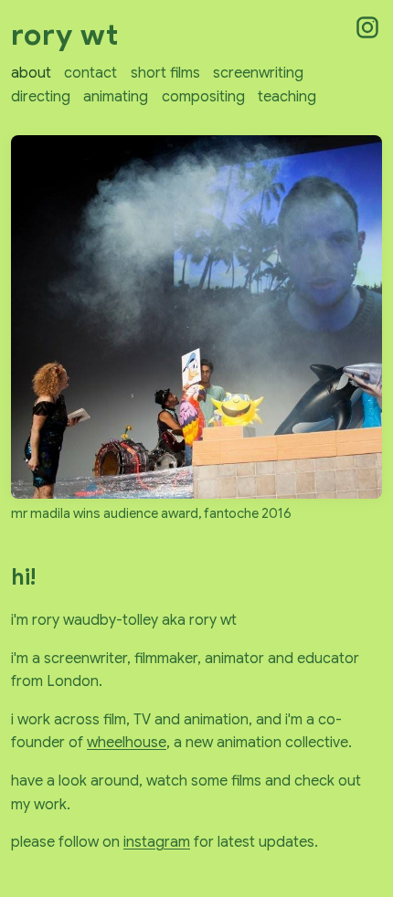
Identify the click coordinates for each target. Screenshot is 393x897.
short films (165, 73)
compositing (203, 97)
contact (90, 73)
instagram (156, 842)
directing (40, 97)
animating (115, 97)
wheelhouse (126, 742)
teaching (287, 97)
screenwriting (258, 73)
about (31, 73)
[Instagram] (367, 27)
